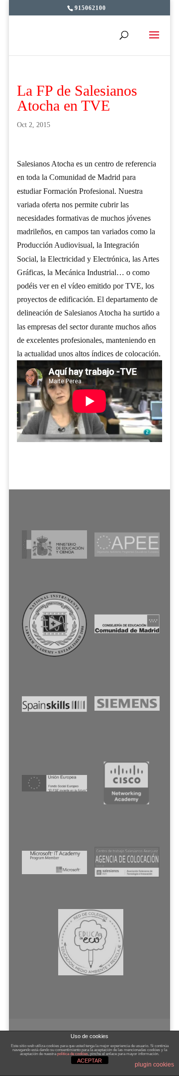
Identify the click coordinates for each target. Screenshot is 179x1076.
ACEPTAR (89, 1061)
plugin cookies (154, 1064)
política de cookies (72, 1054)
